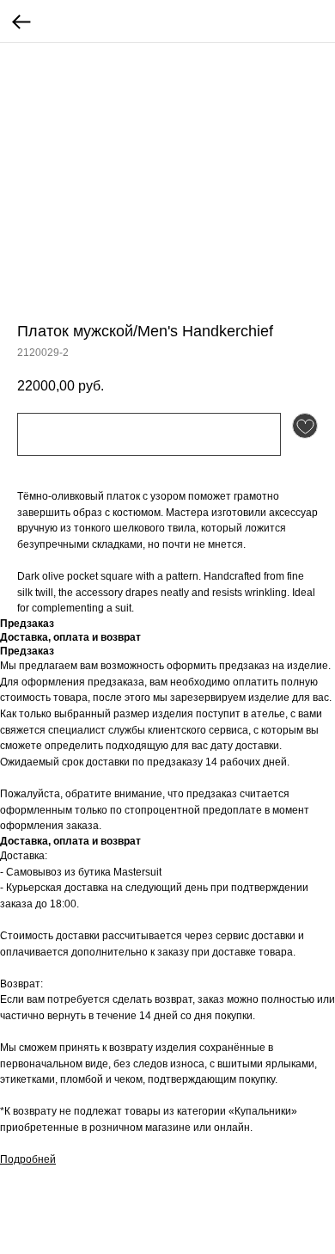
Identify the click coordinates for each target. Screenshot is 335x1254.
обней (41, 1159)
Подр (13, 1159)
